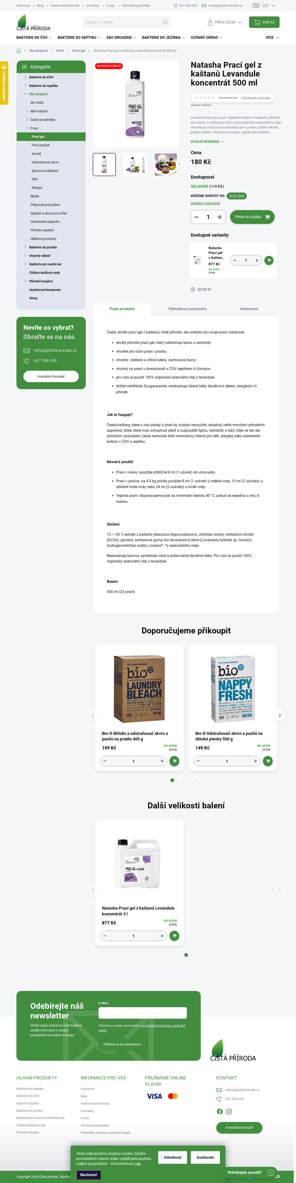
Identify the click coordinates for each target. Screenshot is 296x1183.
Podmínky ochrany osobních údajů (105, 1132)
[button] (172, 780)
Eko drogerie (38, 94)
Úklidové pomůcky (43, 239)
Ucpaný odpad (39, 255)
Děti (34, 179)
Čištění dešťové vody (44, 273)
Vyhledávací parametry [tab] (187, 309)
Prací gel (38, 136)
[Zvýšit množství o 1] (257, 260)
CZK (265, 5)
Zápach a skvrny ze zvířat (49, 213)
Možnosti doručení (205, 203)
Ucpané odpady (27, 1103)
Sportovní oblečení (45, 171)
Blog (40, 5)
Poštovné (23, 5)
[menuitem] (34, 38)
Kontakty (92, 5)
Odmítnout (172, 1157)
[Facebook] (219, 1110)
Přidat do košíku (248, 217)
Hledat (165, 22)
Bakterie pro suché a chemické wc (40, 1118)
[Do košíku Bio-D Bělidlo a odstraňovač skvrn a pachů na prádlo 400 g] (174, 761)
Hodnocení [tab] (249, 309)
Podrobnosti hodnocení (256, 97)
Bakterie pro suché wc (45, 264)
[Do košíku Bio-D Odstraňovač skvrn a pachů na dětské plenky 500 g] (268, 761)
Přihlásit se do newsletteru (122, 1044)
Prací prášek (40, 145)
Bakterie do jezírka (43, 247)
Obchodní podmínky (136, 5)
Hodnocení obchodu (64, 5)
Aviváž (36, 154)
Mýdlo (35, 196)
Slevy (33, 298)
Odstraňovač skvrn (45, 162)
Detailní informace (205, 141)
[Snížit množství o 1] (234, 260)
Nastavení (88, 1175)
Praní (34, 128)
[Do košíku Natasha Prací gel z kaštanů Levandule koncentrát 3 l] (269, 260)
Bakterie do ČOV (41, 77)
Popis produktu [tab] (122, 309)
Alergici (37, 188)
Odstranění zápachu (45, 221)
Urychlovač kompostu (45, 290)
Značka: (201, 105)
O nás (110, 5)
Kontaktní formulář (51, 376)
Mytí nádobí (39, 111)
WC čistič (37, 102)
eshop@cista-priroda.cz (55, 350)
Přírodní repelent (42, 230)
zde (138, 1164)
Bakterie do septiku (43, 86)
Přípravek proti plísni (45, 205)
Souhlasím (205, 1157)
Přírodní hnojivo (41, 281)
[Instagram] (228, 1110)
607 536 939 (45, 360)
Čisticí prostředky (43, 120)
